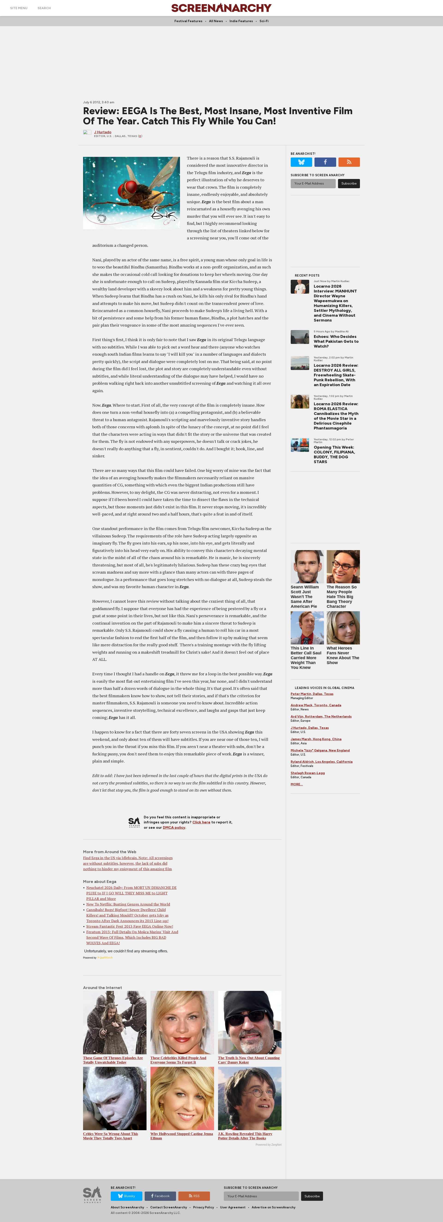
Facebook (162, 1196)
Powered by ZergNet (268, 1144)
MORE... (297, 784)
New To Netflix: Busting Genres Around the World (128, 904)
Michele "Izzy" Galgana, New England (320, 750)
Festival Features (188, 21)
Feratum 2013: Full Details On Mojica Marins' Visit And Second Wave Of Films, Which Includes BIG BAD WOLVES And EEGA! (132, 937)
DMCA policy (174, 827)
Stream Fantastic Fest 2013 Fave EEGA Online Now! (129, 926)
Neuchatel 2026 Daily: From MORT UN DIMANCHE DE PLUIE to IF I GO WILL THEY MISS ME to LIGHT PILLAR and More (131, 893)
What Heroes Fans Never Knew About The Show (343, 655)
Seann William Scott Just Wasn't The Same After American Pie (305, 597)
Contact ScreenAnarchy (168, 1207)
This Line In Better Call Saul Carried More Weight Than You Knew (306, 658)
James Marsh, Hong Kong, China (316, 739)
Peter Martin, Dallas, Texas (312, 694)
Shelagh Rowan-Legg (308, 773)
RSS (197, 1196)
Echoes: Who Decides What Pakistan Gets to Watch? (336, 341)
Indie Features (241, 21)
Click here (201, 822)
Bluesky (129, 1196)
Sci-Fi (264, 21)
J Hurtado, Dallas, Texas (310, 728)
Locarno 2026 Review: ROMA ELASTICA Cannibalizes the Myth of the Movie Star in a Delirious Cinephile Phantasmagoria (336, 416)
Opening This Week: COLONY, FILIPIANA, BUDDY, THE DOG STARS (334, 454)
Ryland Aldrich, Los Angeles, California (322, 762)
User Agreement (232, 1207)
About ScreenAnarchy (127, 1207)
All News (216, 21)
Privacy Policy (203, 1207)
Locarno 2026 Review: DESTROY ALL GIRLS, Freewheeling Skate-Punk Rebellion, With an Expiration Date (336, 375)
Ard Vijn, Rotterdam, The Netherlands (321, 716)
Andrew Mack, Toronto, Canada (316, 705)
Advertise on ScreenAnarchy (273, 1207)
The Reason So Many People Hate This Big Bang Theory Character (342, 597)
